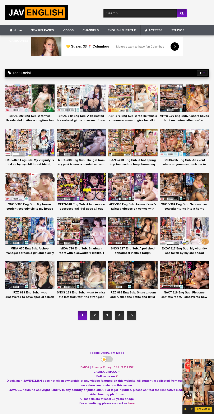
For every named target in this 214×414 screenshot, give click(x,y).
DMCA (84, 367)
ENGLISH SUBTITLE (122, 30)
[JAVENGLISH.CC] (47, 13)
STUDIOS (177, 30)
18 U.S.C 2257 (124, 367)
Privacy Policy (102, 367)
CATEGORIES (18, 40)
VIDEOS (68, 30)
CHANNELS (91, 30)
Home (18, 30)
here (131, 403)
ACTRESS (155, 30)
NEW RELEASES (42, 30)
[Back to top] (201, 402)
